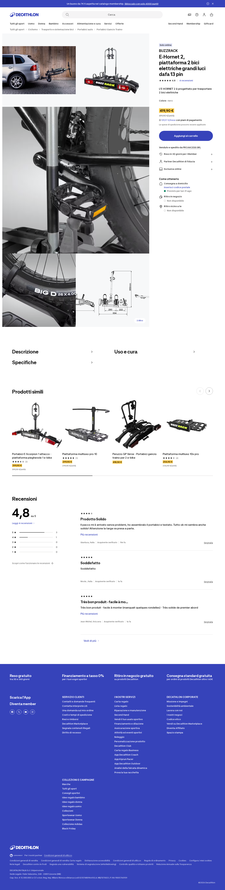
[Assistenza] (197, 14)
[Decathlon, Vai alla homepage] (24, 15)
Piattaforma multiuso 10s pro (181, 454)
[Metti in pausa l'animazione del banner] (207, 3)
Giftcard (208, 23)
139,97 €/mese (168, 120)
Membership (193, 23)
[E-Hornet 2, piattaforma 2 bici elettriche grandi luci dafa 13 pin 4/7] (39, 290)
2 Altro (140, 320)
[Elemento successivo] (209, 391)
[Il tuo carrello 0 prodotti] (211, 14)
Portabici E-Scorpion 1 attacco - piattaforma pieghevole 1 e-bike (32, 455)
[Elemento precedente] (200, 391)
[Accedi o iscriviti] (204, 14)
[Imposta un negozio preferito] (189, 14)
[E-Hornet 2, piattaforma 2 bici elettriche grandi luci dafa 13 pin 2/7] (39, 70)
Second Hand (175, 23)
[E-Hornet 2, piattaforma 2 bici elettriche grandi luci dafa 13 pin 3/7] (75, 180)
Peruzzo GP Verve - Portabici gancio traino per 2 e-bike (134, 455)
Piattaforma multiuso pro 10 (79, 454)
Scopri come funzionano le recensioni (31, 563)
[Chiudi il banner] (212, 3)
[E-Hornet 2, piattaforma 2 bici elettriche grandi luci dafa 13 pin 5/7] (112, 290)
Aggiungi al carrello (186, 135)
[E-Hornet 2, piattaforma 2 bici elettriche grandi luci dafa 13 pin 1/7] (112, 70)
